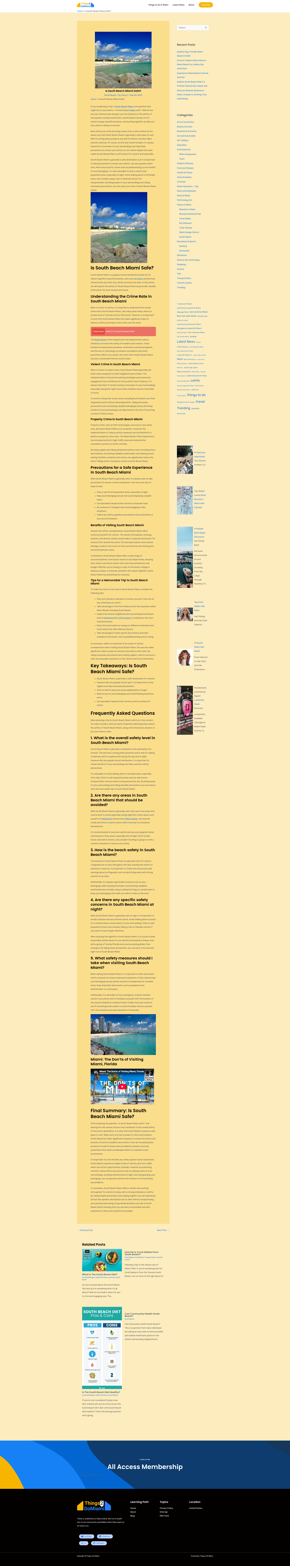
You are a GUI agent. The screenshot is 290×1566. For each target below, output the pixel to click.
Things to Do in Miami (158, 5)
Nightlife (203, 372)
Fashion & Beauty (185, 163)
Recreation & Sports (186, 241)
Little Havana (124, 618)
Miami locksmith (184, 372)
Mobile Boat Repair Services (199, 532)
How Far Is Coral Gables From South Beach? (141, 1253)
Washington (106, 819)
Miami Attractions (190, 359)
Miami (130, 106)
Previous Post (85, 1230)
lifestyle (198, 342)
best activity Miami (199, 312)
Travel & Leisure (184, 283)
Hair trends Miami (183, 336)
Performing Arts (184, 200)
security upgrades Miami (185, 386)
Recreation (184, 251)
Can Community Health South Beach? (142, 1315)
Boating (183, 246)
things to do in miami (186, 402)
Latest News (178, 5)
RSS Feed (164, 1516)
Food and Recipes (88, 1277)
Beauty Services (184, 126)
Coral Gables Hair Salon (199, 606)
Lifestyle (111, 1277)
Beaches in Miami (187, 209)
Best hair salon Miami (187, 316)
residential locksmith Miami (196, 376)
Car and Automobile (186, 136)
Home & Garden (184, 177)
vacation (195, 408)
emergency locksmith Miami (189, 328)
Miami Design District (189, 232)
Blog (132, 1516)
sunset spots (181, 395)
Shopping (181, 264)
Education (182, 145)
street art (195, 390)
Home (80, 11)
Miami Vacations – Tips (187, 186)
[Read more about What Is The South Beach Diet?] (102, 1260)
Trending (181, 287)
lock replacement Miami (185, 351)
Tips (179, 273)
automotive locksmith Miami (189, 308)
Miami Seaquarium (187, 154)
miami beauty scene (195, 364)
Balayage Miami (183, 312)
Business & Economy (187, 131)
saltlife (195, 380)
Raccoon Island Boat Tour (199, 456)
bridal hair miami (182, 320)
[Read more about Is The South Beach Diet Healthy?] (102, 1348)
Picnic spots (181, 376)
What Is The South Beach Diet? (99, 1274)
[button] (206, 4)
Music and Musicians (186, 191)
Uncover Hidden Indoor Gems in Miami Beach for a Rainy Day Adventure (191, 64)
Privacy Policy (166, 1508)
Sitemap (164, 1512)
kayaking (193, 337)
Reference (182, 255)
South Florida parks (183, 390)
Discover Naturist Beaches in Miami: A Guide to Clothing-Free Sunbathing (192, 94)
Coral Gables (129, 1257)
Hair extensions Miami (196, 332)
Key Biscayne (185, 223)
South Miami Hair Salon (199, 647)
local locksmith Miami (196, 347)
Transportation (150, 1257)
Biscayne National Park (190, 214)
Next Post (163, 1230)
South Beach (110, 95)
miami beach (200, 359)
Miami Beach (101, 339)
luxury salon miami (199, 355)
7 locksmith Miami (184, 304)
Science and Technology (188, 260)
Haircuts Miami (182, 332)
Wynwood (108, 618)
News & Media (183, 195)
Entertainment (184, 149)
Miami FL (180, 367)
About (191, 5)
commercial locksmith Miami (189, 324)
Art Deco (138, 279)
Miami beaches (182, 363)
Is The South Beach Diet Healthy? (101, 1392)
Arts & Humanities (185, 122)
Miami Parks (195, 372)
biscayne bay (202, 316)
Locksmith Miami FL (184, 355)
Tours (181, 159)
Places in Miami (184, 205)
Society (180, 269)
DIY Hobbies (182, 140)
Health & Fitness (102, 1277)
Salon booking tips (183, 381)
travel (200, 402)
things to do (196, 395)
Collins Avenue (131, 819)
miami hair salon (191, 367)
